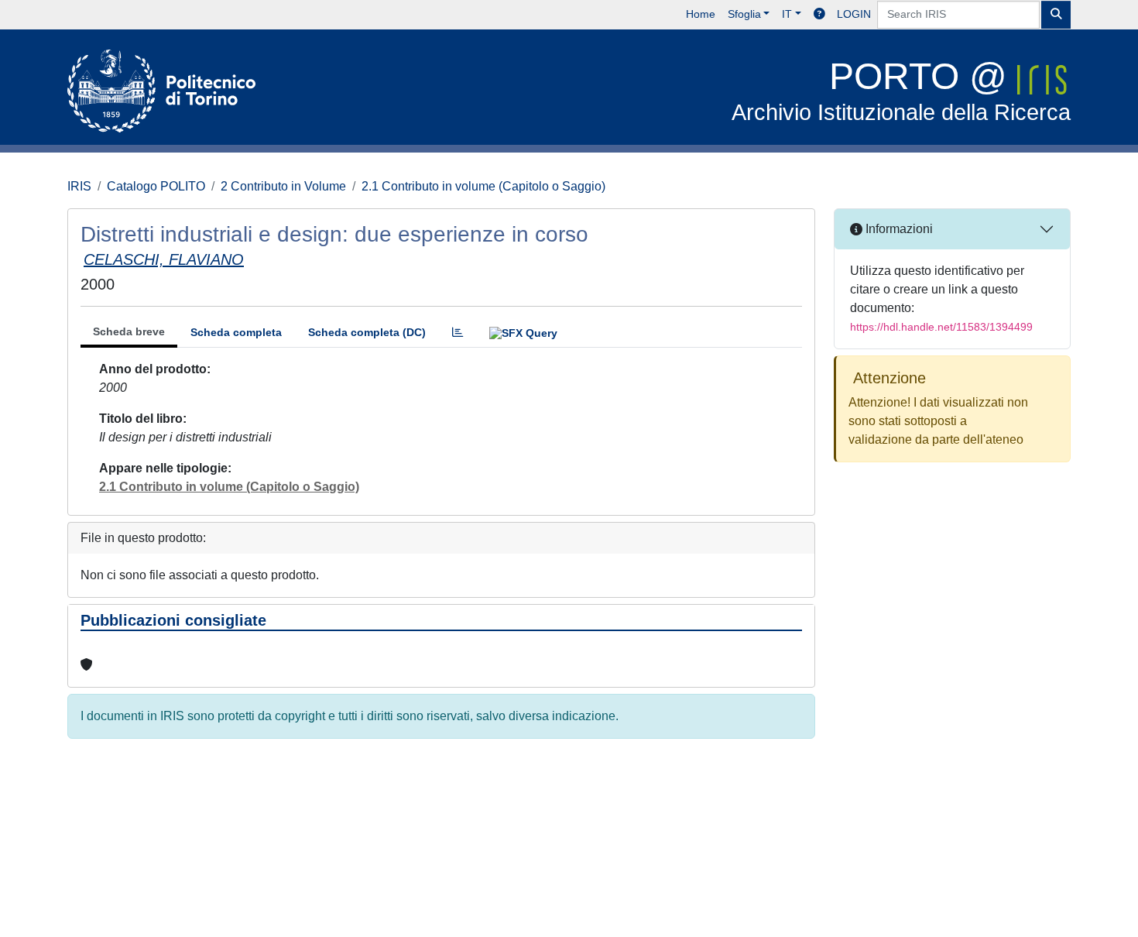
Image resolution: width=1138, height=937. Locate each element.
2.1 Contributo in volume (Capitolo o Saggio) (483, 186)
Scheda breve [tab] (129, 331)
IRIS (79, 186)
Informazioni (897, 228)
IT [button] (787, 14)
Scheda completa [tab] (236, 332)
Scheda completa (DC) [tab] (367, 332)
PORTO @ (901, 90)
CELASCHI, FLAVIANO (164, 259)
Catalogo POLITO (156, 186)
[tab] (457, 332)
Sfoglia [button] (744, 14)
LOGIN (854, 14)
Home (700, 14)
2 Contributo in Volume (283, 186)
